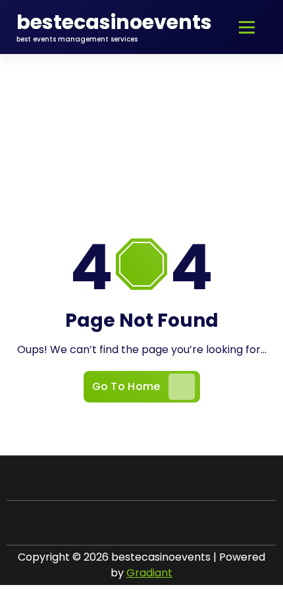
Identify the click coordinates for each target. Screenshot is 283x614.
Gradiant (149, 572)
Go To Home (126, 386)
